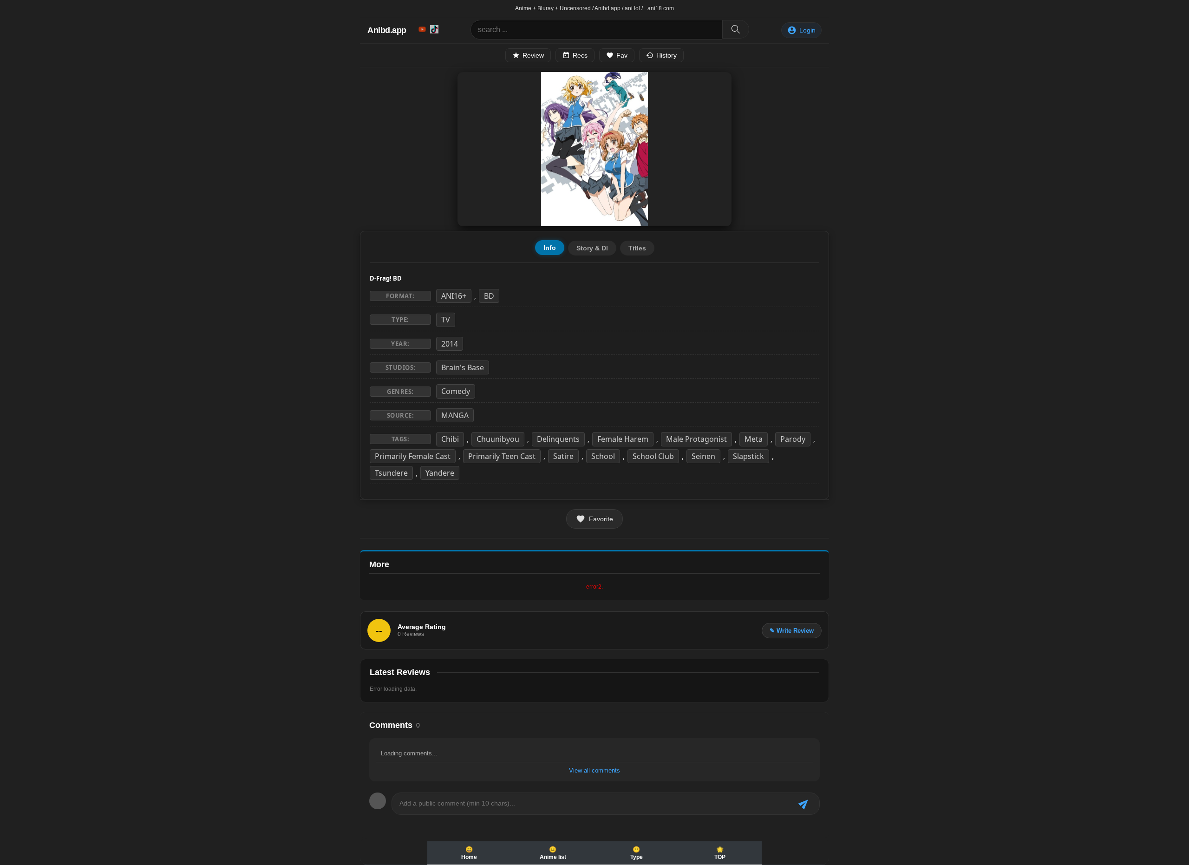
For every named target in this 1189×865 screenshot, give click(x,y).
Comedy (455, 391)
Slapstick (748, 456)
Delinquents (558, 439)
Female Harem (622, 439)
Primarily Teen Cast (502, 456)
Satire (563, 456)
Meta (754, 439)
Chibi (450, 439)
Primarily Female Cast (413, 456)
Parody (792, 439)
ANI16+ (453, 296)
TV (445, 320)
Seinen (703, 456)
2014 (449, 344)
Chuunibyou (498, 439)
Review (533, 55)
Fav (621, 55)
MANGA (455, 415)
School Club (653, 456)
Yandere (439, 473)
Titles (637, 248)
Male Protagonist (696, 439)
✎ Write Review (792, 630)
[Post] (804, 804)
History (666, 55)
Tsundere (391, 473)
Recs (580, 55)
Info (549, 247)
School (603, 456)
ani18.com (660, 8)
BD (489, 296)
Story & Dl (592, 248)
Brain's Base (462, 367)
